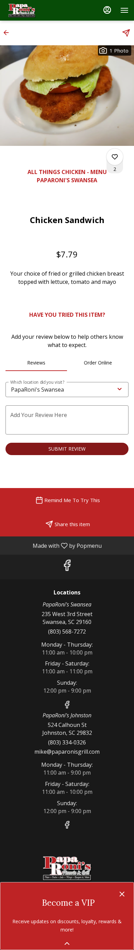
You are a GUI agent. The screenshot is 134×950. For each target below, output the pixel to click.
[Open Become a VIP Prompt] (67, 943)
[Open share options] (126, 33)
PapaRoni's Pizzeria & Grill (67, 868)
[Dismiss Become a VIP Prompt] (122, 894)
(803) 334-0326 (67, 742)
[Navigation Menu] (124, 10)
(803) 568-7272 (67, 631)
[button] (8, 32)
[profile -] (107, 10)
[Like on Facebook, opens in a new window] (67, 567)
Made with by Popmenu (53, 545)
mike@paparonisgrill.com (67, 751)
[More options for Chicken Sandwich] (115, 157)
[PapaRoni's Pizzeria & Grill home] (36, 10)
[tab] (36, 363)
